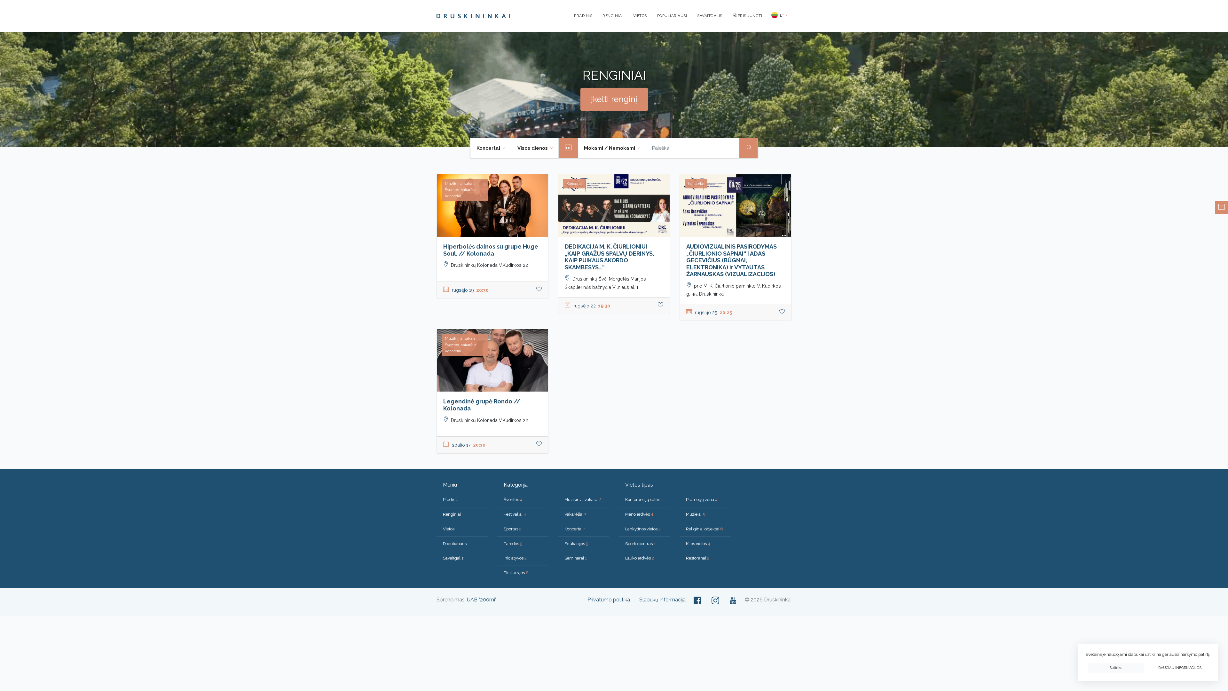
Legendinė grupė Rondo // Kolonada (481, 405)
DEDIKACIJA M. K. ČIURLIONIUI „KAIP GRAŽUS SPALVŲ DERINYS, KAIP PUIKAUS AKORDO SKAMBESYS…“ (609, 257)
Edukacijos (576, 543)
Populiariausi (672, 15)
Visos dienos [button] (533, 148)
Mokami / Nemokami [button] (610, 148)
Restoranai (697, 558)
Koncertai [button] (488, 148)
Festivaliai (515, 514)
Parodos (513, 543)
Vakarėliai (575, 514)
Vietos (640, 15)
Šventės (513, 499)
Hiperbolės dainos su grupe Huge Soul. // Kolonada (490, 250)
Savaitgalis (709, 15)
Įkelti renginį (614, 99)
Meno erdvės (639, 514)
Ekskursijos (516, 572)
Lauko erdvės (639, 558)
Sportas (512, 529)
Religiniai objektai (704, 529)
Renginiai (612, 15)
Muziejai (695, 514)
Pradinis (583, 15)
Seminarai (575, 558)
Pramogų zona (702, 499)
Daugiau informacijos (1179, 668)
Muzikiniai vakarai (583, 499)
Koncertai (575, 529)
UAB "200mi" (481, 600)
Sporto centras (640, 543)
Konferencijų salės (644, 499)
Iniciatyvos (515, 558)
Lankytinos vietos (643, 529)
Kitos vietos (698, 543)
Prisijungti (749, 15)
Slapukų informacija (662, 600)
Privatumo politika (608, 600)
